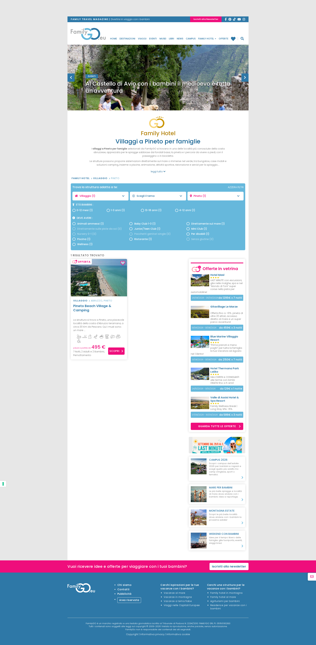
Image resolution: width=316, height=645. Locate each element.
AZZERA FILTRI (236, 187)
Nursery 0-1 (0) (86, 234)
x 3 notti (230, 327)
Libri (171, 38)
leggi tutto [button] (157, 171)
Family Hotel (206, 38)
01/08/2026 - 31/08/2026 (204, 359)
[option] (158, 86)
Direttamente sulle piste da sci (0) (99, 228)
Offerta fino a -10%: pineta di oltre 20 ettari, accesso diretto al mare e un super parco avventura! (226, 317)
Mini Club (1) (199, 228)
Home (113, 38)
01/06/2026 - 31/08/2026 (204, 327)
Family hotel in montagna (226, 593)
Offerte (223, 38)
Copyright (132, 634)
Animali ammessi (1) (90, 223)
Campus (191, 38)
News (180, 38)
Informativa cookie (178, 634)
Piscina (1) (84, 239)
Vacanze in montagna (178, 597)
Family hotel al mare (223, 597)
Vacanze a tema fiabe (178, 601)
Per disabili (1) (200, 234)
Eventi (153, 38)
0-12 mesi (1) (85, 210)
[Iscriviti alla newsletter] (312, 576)
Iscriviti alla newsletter (229, 566)
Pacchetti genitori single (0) (152, 234)
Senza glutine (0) (202, 239)
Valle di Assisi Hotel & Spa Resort (224, 399)
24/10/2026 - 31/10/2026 (204, 388)
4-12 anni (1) (187, 210)
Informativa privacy (152, 634)
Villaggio (100, 178)
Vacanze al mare (174, 593)
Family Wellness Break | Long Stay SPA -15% (223, 407)
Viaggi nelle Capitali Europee (182, 605)
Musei (162, 38)
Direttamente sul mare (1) (208, 223)
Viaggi (142, 38)
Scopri (114, 351)
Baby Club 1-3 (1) (145, 223)
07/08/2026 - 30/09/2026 (205, 414)
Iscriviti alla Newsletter (205, 19)
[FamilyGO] (88, 34)
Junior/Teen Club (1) (147, 228)
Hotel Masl (217, 275)
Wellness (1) (85, 244)
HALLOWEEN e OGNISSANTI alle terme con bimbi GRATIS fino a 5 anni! (224, 380)
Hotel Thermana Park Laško (224, 370)
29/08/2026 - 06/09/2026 (205, 297)
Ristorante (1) (143, 239)
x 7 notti (230, 298)
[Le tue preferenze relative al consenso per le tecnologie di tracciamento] (3, 484)
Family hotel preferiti (234, 38)
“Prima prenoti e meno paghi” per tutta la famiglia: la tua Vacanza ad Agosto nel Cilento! (216, 349)
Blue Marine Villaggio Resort (224, 338)
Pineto (115, 178)
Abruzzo (96, 300)
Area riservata (129, 600)
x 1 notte (231, 388)
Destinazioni (127, 38)
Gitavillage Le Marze (224, 307)
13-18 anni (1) (153, 210)
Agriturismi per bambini (225, 601)
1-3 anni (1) (118, 210)
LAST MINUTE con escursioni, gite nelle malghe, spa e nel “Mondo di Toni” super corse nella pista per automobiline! (217, 286)
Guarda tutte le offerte (217, 426)
